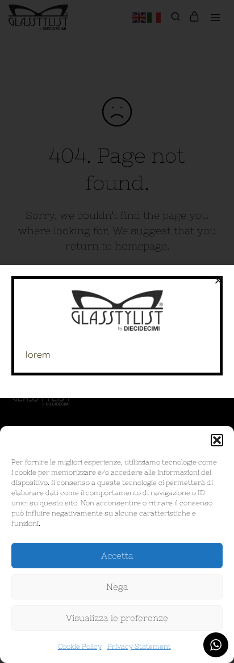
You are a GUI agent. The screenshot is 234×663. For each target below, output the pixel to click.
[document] (117, 331)
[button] (217, 440)
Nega (117, 587)
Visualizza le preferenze (117, 618)
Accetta (117, 555)
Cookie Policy (80, 647)
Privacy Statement (139, 647)
